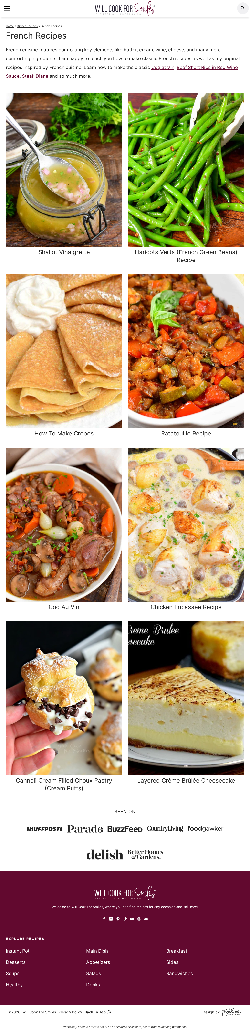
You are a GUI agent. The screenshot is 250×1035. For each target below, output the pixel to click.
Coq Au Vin (64, 606)
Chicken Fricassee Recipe (186, 606)
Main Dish (97, 951)
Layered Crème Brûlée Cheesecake (186, 780)
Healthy (14, 985)
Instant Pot (18, 951)
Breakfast (176, 951)
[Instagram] (111, 919)
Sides (172, 962)
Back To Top (95, 1012)
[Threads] (139, 919)
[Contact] (145, 919)
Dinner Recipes (27, 26)
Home (10, 26)
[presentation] (64, 170)
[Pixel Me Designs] (231, 1012)
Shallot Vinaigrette (64, 252)
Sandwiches (179, 974)
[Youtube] (131, 919)
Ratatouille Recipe (186, 433)
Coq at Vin (162, 67)
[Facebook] (104, 919)
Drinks (93, 985)
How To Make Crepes (64, 433)
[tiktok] (125, 919)
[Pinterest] (118, 919)
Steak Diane (35, 76)
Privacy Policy (70, 1012)
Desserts (16, 962)
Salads (93, 974)
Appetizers (98, 962)
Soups (13, 974)
